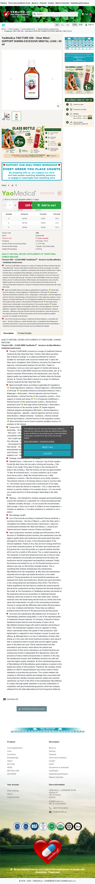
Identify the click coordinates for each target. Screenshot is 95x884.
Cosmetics (11, 754)
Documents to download (59, 767)
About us (35, 3)
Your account (13, 785)
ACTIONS (11, 764)
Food (9, 751)
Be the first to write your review (33, 709)
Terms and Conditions (57, 758)
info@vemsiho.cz (60, 812)
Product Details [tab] (25, 333)
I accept (47, 453)
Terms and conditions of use (19, 3)
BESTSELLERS (13, 771)
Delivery (3, 3)
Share (8, 185)
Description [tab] (8, 333)
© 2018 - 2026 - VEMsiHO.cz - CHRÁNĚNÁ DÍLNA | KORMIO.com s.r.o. (47, 881)
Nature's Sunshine (62, 3)
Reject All (47, 447)
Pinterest (16, 185)
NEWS (9, 767)
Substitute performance (80, 3)
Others (10, 761)
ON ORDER (11, 774)
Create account (13, 797)
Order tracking (13, 791)
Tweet (12, 185)
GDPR (51, 764)
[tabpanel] (31, 514)
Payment (43, 3)
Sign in (10, 794)
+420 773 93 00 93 (60, 808)
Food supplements (14, 748)
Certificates (53, 771)
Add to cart (46, 205)
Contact (51, 3)
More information (31, 441)
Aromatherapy (12, 758)
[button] (4, 25)
